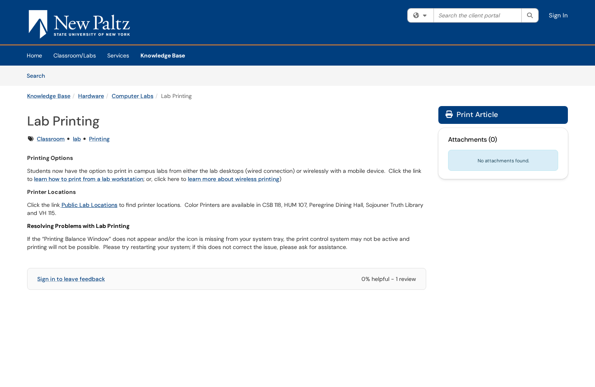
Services (118, 55)
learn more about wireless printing (233, 179)
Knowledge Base (162, 55)
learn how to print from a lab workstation (88, 179)
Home (34, 55)
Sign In (558, 15)
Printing (99, 138)
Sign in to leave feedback (71, 279)
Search (39, 75)
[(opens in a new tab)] (79, 24)
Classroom (51, 138)
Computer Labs (132, 96)
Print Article (476, 114)
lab (77, 138)
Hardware (91, 96)
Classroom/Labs (74, 55)
